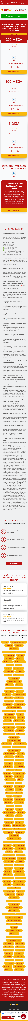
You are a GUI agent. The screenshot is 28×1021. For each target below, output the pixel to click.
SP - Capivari (22, 711)
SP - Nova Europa (8, 848)
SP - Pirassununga (18, 871)
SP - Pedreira (20, 861)
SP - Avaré (8, 668)
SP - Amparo (22, 652)
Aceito (8, 1017)
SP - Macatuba (19, 819)
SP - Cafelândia (9, 701)
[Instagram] (18, 1010)
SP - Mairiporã (9, 822)
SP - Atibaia (10, 665)
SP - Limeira (21, 812)
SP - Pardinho (20, 855)
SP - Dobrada (20, 730)
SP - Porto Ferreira (8, 878)
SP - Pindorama (19, 865)
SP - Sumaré (8, 953)
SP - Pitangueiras (20, 874)
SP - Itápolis (9, 789)
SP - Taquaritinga (19, 956)
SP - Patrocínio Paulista (9, 858)
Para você (2, 2)
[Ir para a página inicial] (6, 10)
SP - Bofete (19, 684)
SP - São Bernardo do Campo (14, 930)
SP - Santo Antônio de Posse (14, 923)
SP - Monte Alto (8, 842)
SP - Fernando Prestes (20, 743)
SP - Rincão (20, 891)
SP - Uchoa (19, 963)
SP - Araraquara (9, 658)
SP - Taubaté (9, 960)
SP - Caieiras (20, 701)
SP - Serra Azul (19, 946)
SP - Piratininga (8, 874)
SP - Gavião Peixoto (9, 753)
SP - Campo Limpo (19, 704)
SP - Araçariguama (9, 655)
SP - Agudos (9, 645)
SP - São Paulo (19, 943)
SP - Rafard (7, 884)
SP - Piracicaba (19, 868)
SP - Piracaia (8, 868)
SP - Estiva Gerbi (7, 743)
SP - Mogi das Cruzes (19, 828)
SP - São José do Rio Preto (14, 937)
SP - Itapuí (19, 789)
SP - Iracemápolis (10, 779)
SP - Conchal (8, 720)
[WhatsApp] (10, 1010)
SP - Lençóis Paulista (9, 812)
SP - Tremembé (9, 963)
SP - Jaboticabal (19, 799)
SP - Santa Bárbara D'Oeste (14, 901)
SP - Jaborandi (8, 799)
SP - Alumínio (19, 645)
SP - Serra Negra (8, 950)
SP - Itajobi (9, 783)
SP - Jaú (19, 806)
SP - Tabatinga (18, 953)
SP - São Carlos (14, 933)
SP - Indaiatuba (18, 776)
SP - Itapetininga (19, 786)
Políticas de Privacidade (15, 1014)
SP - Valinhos (7, 966)
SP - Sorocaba (20, 950)
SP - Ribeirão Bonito (18, 884)
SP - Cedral (20, 714)
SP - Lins (19, 815)
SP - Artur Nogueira (19, 661)
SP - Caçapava (19, 697)
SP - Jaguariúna (19, 802)
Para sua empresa (6, 2)
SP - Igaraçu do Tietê (19, 773)
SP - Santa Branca (14, 904)
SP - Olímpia (18, 851)
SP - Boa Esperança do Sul (14, 681)
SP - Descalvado (9, 730)
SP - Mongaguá (14, 835)
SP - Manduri (19, 822)
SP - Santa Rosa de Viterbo (14, 920)
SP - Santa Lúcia (21, 914)
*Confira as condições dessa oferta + (14, 105)
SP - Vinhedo (8, 969)
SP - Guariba (20, 760)
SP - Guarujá (8, 763)
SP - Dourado (20, 733)
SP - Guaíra (20, 753)
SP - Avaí (19, 665)
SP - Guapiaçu (9, 756)
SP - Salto (20, 894)
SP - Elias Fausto (14, 737)
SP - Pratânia (7, 881)
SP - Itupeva (17, 796)
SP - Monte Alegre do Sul (14, 838)
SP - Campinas (7, 704)
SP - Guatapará (18, 763)
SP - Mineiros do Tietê (18, 825)
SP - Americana (14, 648)
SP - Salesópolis (10, 894)
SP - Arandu (20, 655)
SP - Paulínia (22, 858)
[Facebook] (14, 1010)
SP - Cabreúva (8, 697)
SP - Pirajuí (7, 871)
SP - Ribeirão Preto (9, 891)
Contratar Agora (14, 113)
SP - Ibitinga (7, 773)
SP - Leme (19, 809)
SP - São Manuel (8, 943)
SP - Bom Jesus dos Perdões (14, 688)
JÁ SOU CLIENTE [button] (14, 563)
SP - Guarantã (19, 756)
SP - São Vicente (8, 946)
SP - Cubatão (21, 727)
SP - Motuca (7, 845)
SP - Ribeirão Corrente (14, 887)
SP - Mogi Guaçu (8, 832)
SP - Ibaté (18, 770)
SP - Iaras (10, 770)
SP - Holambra (8, 766)
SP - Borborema (9, 691)
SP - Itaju (19, 783)
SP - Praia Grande (20, 878)
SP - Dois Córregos (8, 733)
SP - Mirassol (7, 828)
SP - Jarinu (10, 806)
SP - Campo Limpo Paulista (14, 707)
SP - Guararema (9, 760)
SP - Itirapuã (19, 792)
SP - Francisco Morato (18, 747)
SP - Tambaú (8, 956)
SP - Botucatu (7, 694)
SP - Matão (6, 825)
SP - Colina (21, 717)
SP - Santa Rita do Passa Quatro (14, 917)
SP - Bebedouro (18, 674)
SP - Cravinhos (20, 724)
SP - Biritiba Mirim (14, 678)
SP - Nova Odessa (20, 848)
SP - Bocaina (9, 684)
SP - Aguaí (5, 642)
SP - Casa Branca (9, 714)
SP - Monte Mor (19, 842)
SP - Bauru (8, 674)
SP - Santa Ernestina (14, 910)
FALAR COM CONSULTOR (14, 210)
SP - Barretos (20, 671)
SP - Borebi (19, 691)
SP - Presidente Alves (19, 881)
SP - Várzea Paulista (19, 966)
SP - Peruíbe (8, 865)
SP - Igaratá (8, 776)
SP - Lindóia (10, 815)
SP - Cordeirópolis (19, 720)
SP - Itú (9, 796)
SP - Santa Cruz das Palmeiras (14, 907)
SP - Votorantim (19, 969)
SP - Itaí (20, 779)
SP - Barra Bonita (9, 671)
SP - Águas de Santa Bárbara (18, 642)
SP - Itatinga (9, 792)
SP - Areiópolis (7, 661)
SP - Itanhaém (8, 786)
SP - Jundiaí (9, 809)
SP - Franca (6, 747)
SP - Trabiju (19, 960)
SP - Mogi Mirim (20, 832)
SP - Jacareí (8, 802)
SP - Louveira (9, 819)
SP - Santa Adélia (14, 897)
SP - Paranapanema (8, 855)
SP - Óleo (9, 851)
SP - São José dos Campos (14, 940)
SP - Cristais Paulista (9, 727)
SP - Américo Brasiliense (9, 652)
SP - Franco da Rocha (14, 750)
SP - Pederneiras (9, 861)
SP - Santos (14, 927)
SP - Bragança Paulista (19, 694)
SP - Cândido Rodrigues (9, 711)
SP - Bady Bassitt (18, 668)
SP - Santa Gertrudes (8, 914)
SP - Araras (19, 658)
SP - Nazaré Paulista (19, 845)
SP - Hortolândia (19, 766)
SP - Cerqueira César (9, 717)
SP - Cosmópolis (8, 724)
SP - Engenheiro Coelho (14, 740)
